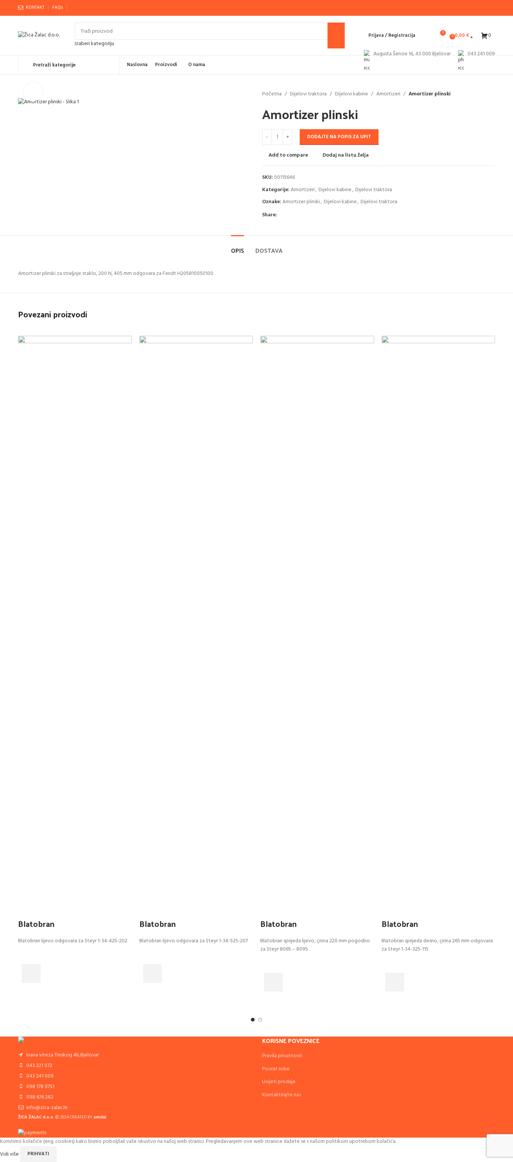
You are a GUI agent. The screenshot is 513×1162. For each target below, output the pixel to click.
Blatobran (36, 923)
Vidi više (10, 1154)
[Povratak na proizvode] (481, 94)
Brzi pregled (27, 992)
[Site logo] (39, 35)
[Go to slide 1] (253, 1020)
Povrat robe (276, 1069)
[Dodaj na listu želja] (27, 954)
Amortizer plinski (301, 202)
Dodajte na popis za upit (339, 137)
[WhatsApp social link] (84, 8)
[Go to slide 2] (260, 1020)
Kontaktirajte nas (281, 1095)
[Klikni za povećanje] (33, 91)
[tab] (237, 246)
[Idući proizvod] (490, 94)
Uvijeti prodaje (279, 1081)
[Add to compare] (27, 908)
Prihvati (38, 1154)
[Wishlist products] (426, 35)
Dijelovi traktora (308, 94)
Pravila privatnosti (282, 1056)
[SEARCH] (336, 35)
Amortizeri (388, 94)
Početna (272, 94)
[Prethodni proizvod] (472, 94)
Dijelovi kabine (351, 94)
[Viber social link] (92, 8)
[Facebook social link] (75, 8)
